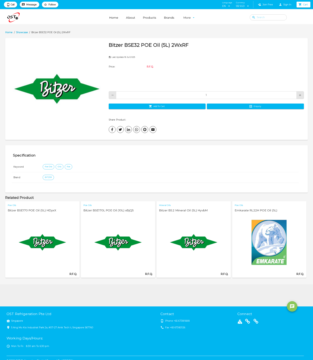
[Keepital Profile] (240, 321)
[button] (57, 89)
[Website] (248, 321)
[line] (144, 129)
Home (9, 32)
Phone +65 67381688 (177, 320)
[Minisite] (256, 321)
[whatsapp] (136, 129)
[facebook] (112, 129)
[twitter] (120, 129)
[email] (152, 129)
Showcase (22, 32)
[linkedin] (128, 129)
